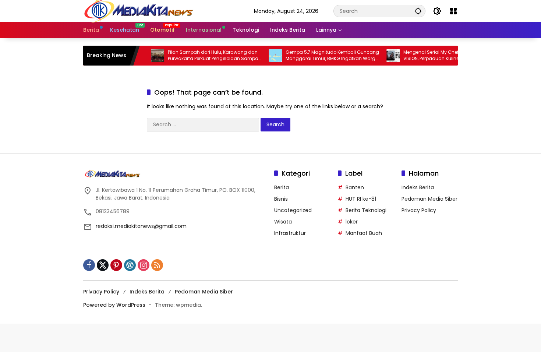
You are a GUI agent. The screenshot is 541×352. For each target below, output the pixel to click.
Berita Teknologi (366, 210)
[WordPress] (130, 265)
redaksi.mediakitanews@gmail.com (141, 226)
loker (352, 221)
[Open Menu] (453, 11)
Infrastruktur (290, 233)
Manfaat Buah (364, 233)
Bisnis (281, 199)
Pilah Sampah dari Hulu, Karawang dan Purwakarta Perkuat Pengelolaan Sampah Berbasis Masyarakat (207, 55)
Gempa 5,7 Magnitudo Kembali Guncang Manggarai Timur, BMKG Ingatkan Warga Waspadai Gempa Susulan (324, 55)
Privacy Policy (419, 210)
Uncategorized (293, 210)
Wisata (283, 221)
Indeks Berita (418, 187)
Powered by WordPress (114, 305)
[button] (418, 11)
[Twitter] (103, 265)
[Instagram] (143, 265)
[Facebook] (89, 265)
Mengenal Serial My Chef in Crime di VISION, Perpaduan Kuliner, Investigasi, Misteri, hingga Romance (438, 55)
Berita (281, 187)
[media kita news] (138, 10)
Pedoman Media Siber (429, 199)
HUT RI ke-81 (361, 199)
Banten (355, 187)
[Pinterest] (116, 265)
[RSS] (157, 265)
